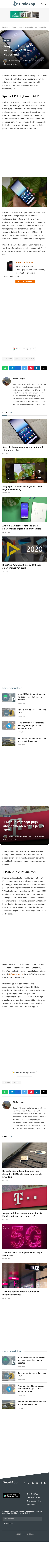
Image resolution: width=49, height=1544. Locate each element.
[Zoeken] (45, 4)
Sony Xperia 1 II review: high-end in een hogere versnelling (22, 488)
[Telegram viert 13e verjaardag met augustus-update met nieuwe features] (8, 725)
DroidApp (5, 27)
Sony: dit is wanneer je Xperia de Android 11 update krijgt (23, 448)
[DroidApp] (24, 4)
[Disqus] (24, 611)
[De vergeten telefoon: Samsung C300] (8, 712)
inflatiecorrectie (16, 974)
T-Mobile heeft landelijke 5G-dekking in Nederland (22, 1254)
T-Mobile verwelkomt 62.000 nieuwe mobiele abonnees (20, 1293)
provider (7, 1082)
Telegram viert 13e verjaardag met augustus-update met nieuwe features (31, 725)
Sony (17, 359)
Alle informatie (25, 281)
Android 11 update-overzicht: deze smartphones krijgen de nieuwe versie (21, 527)
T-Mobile (16, 1082)
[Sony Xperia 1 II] (9, 270)
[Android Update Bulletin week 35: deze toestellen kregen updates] (8, 697)
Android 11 (8, 359)
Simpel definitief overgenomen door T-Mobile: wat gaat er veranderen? (22, 1215)
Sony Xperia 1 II (24, 262)
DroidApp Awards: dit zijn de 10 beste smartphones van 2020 (21, 566)
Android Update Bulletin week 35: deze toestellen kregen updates (31, 697)
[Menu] (3, 4)
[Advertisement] (24, 153)
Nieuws (13, 27)
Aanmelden (8, 1524)
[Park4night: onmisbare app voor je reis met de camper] (8, 741)
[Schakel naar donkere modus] (41, 4)
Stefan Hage (16, 61)
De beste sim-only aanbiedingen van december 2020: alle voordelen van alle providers (22, 1174)
